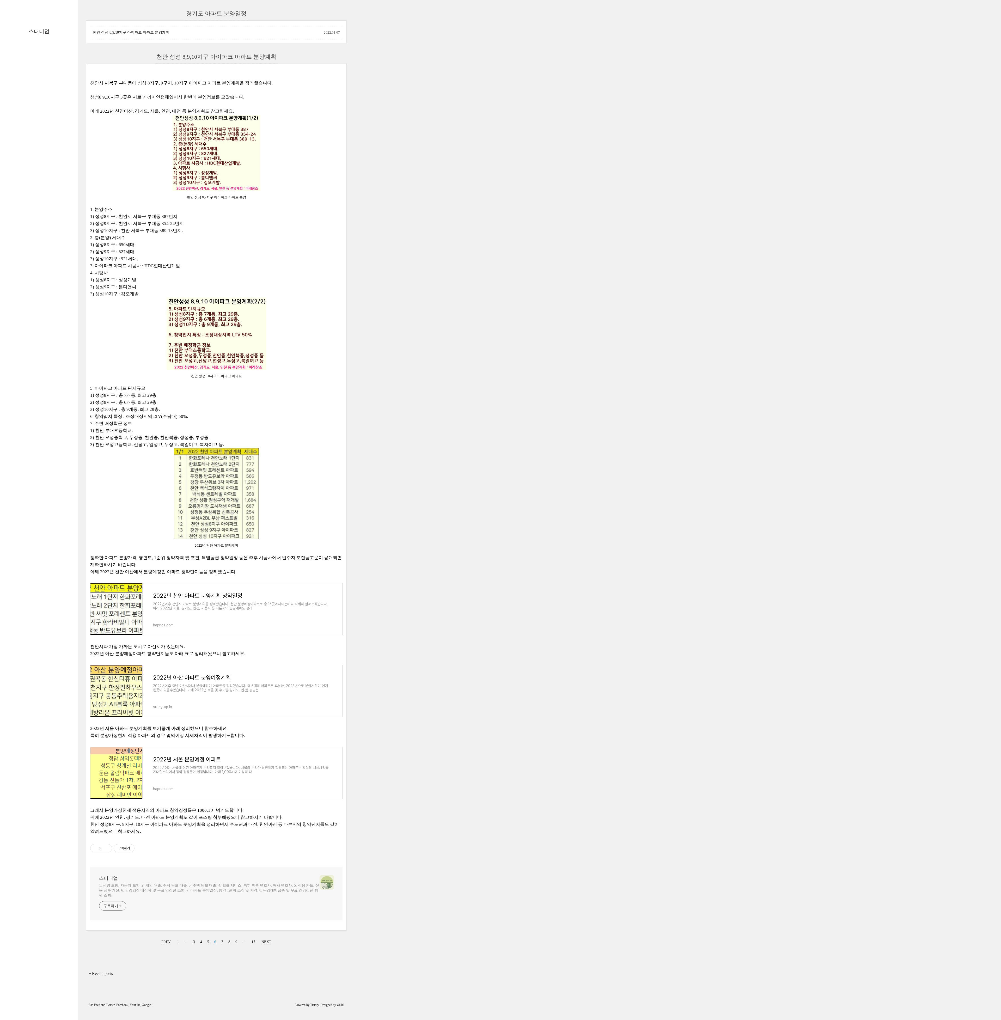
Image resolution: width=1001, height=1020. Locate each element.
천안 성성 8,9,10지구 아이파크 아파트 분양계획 (131, 32)
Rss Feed (94, 1005)
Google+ (147, 1005)
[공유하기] (106, 848)
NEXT (265, 941)
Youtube (135, 1005)
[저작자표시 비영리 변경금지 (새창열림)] (142, 848)
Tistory (314, 1005)
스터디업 (39, 31)
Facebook (122, 1005)
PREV (165, 941)
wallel (340, 1005)
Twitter (110, 1005)
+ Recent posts (101, 973)
